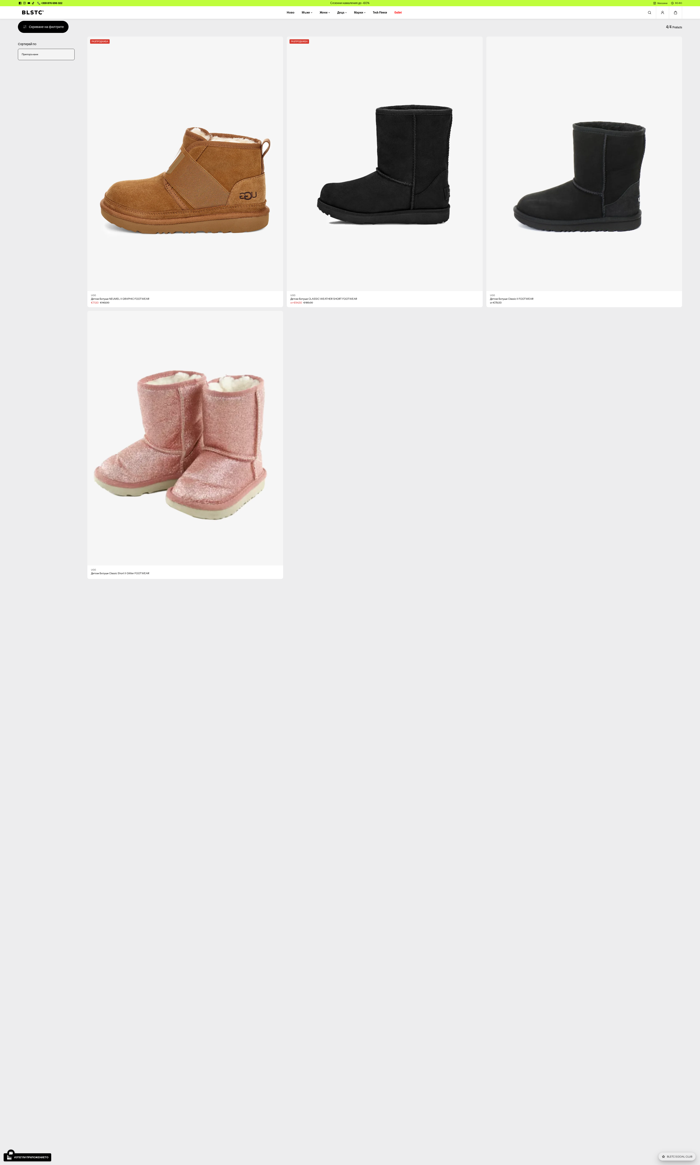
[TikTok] (33, 3)
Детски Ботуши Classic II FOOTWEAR (511, 298)
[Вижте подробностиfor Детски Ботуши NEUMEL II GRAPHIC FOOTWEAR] (185, 164)
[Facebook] (20, 3)
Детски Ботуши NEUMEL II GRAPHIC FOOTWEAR (120, 298)
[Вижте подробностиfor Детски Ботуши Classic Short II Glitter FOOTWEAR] (185, 438)
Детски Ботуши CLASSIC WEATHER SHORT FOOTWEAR (323, 298)
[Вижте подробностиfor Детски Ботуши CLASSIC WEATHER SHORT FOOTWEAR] (385, 164)
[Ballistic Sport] (31, 12)
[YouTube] (29, 3)
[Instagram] (24, 3)
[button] (675, 12)
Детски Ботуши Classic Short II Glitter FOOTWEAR (120, 573)
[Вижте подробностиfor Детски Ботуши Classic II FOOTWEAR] (584, 164)
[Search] (649, 12)
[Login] (662, 12)
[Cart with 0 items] (675, 12)
